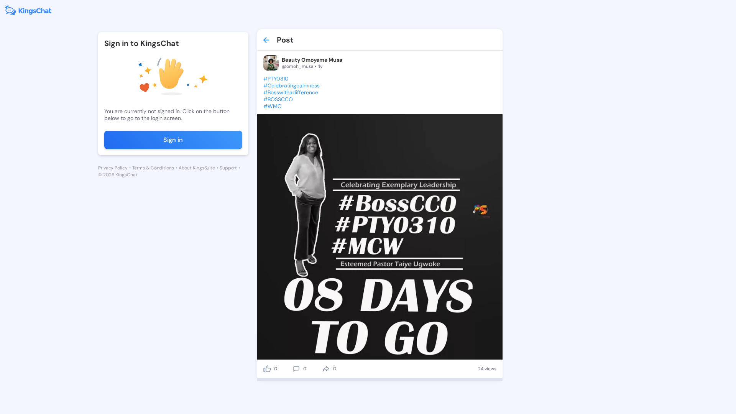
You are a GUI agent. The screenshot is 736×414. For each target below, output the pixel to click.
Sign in (173, 140)
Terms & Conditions (153, 168)
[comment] (296, 369)
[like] (267, 369)
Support (228, 168)
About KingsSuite (197, 168)
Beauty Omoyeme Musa (312, 59)
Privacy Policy (113, 168)
